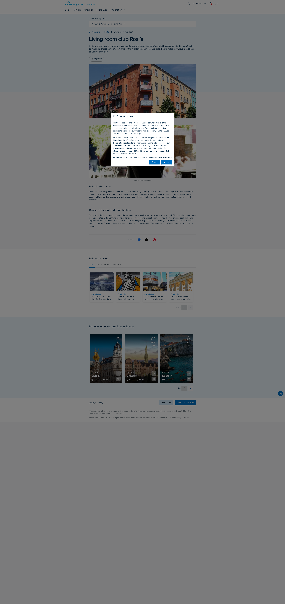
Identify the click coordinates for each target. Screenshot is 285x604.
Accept (167, 162)
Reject (154, 162)
